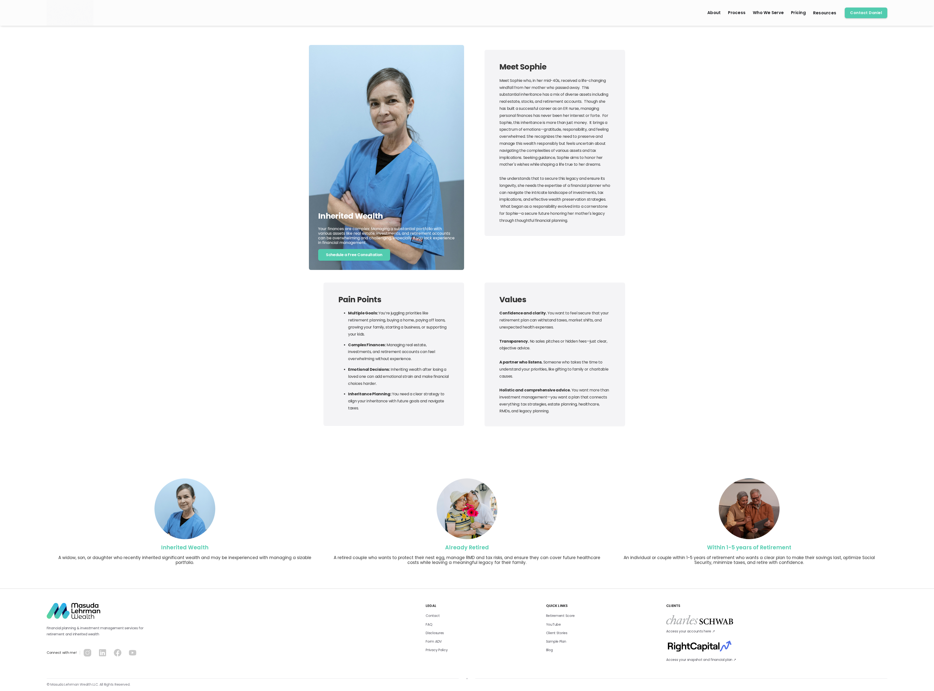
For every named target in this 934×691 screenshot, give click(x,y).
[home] (70, 13)
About (714, 13)
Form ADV (434, 641)
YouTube (553, 624)
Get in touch (68, 668)
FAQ (429, 624)
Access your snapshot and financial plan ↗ (701, 659)
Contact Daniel (866, 13)
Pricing (798, 13)
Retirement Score (560, 615)
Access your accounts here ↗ (691, 631)
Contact (433, 615)
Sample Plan (556, 641)
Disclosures (435, 633)
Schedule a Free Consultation (354, 255)
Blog (549, 650)
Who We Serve (768, 13)
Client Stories (556, 633)
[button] (825, 13)
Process (736, 13)
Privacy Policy (437, 650)
